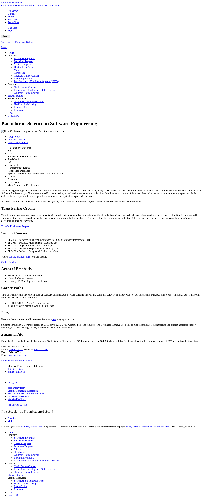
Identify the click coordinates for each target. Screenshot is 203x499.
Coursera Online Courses (26, 455)
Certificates (19, 452)
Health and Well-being (25, 483)
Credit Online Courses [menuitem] (25, 87)
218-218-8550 (41, 349)
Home (11, 432)
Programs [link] (12, 55)
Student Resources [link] (17, 98)
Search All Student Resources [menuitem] (29, 101)
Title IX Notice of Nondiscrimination (26, 393)
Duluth (11, 13)
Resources (19, 489)
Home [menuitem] (11, 52)
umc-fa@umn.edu (17, 355)
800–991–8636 (15, 368)
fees (54, 319)
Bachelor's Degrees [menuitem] (23, 61)
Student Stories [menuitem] (15, 95)
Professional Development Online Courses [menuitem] (35, 90)
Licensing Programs (24, 457)
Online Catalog (8, 262)
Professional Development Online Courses (35, 469)
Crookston (13, 11)
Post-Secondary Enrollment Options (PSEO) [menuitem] (36, 81)
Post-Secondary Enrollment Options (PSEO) (36, 460)
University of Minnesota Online (17, 42)
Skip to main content (11, 2)
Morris (11, 16)
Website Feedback (17, 399)
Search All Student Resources (29, 480)
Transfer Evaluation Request (15, 226)
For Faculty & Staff (17, 404)
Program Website (16, 139)
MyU (10, 30)
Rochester (13, 19)
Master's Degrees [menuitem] (22, 64)
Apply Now (14, 136)
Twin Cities (13, 22)
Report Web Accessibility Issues (155, 427)
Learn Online (20, 486)
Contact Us (13, 495)
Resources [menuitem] (19, 110)
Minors (17, 449)
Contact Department (18, 142)
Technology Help (16, 388)
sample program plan (19, 256)
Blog (10, 492)
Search (6, 36)
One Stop (12, 27)
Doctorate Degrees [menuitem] (23, 67)
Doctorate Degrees (23, 446)
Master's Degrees (22, 443)
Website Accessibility (18, 396)
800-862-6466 (16, 349)
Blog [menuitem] (10, 113)
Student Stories (15, 475)
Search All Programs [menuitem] (24, 58)
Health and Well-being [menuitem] (25, 104)
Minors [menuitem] (17, 70)
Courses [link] (12, 84)
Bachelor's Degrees (23, 440)
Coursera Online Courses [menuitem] (26, 75)
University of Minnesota (31, 427)
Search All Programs (24, 437)
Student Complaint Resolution (23, 390)
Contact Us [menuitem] (13, 115)
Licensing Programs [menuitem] (24, 78)
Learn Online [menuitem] (20, 107)
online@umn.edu (16, 371)
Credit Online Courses (25, 466)
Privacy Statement (133, 427)
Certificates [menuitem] (19, 72)
